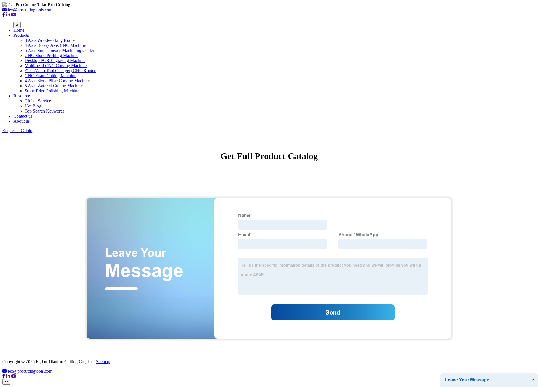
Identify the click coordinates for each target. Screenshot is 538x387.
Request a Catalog (18, 130)
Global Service (38, 101)
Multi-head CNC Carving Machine (56, 65)
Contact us (22, 116)
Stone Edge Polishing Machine (52, 90)
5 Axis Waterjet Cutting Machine (54, 85)
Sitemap (103, 361)
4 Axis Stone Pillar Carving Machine (57, 80)
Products (21, 35)
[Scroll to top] (6, 382)
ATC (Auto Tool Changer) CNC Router (60, 70)
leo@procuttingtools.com (30, 371)
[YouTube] (13, 14)
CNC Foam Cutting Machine (50, 75)
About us (21, 121)
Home (18, 30)
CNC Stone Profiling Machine (51, 55)
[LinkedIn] (8, 14)
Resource (21, 95)
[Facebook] (3, 14)
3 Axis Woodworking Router (50, 40)
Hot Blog (33, 106)
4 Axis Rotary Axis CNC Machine (55, 45)
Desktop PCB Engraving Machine (55, 60)
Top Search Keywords (44, 111)
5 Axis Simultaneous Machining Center (59, 50)
